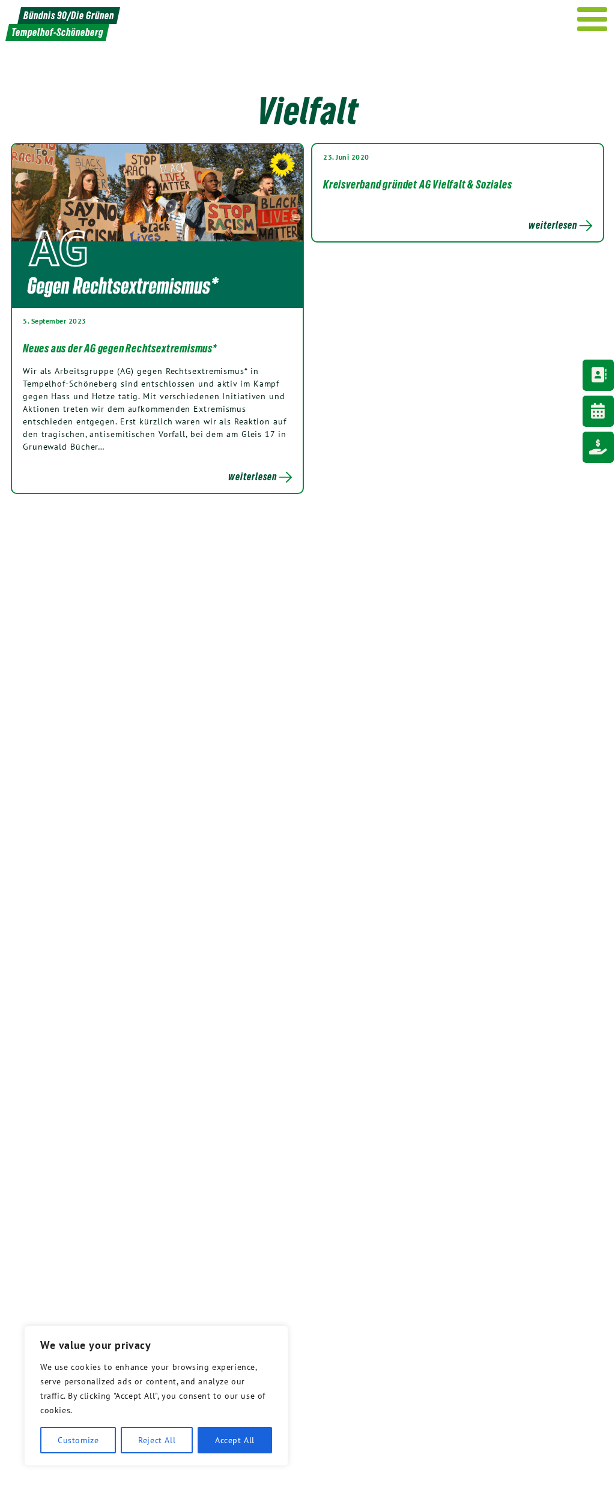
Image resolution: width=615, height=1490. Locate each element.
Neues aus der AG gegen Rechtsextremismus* (120, 348)
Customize (78, 1440)
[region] (156, 1396)
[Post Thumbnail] (157, 225)
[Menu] (592, 19)
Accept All (235, 1440)
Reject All (156, 1440)
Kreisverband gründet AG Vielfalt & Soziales (417, 184)
